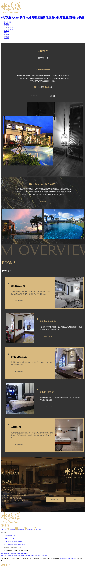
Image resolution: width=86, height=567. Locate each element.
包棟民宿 (25, 553)
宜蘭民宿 (6, 553)
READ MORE (19, 300)
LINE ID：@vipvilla (9, 538)
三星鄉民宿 (12, 553)
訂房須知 (6, 31)
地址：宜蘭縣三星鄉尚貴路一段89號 (15, 544)
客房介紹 (6, 24)
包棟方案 (52, 96)
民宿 (2, 553)
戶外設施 (10, 27)
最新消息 (6, 36)
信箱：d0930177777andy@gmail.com (14, 541)
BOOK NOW (55, 499)
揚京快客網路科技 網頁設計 (68, 558)
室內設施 (10, 29)
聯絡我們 (6, 38)
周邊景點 (6, 34)
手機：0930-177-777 (10, 535)
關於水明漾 (7, 22)
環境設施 (6, 25)
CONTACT (34, 96)
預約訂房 (6, 32)
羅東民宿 (19, 553)
